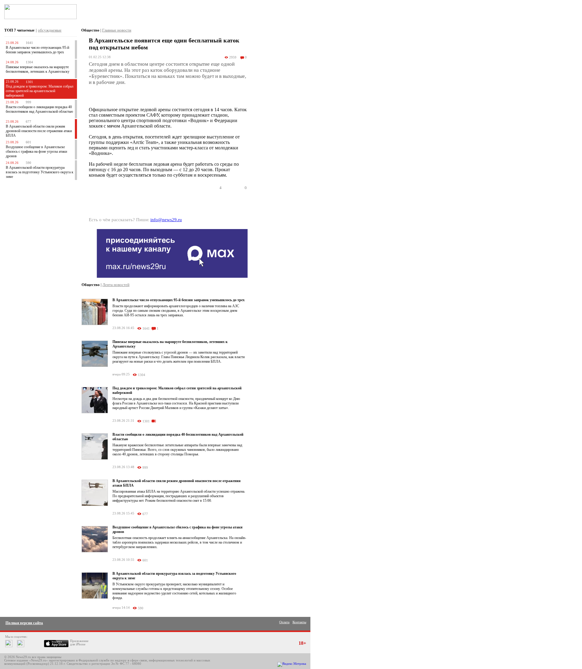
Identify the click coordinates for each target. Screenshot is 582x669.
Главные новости (116, 30)
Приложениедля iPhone (79, 642)
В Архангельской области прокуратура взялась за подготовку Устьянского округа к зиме (39, 172)
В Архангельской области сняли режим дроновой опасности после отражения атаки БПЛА (39, 131)
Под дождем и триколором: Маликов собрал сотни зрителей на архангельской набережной (39, 91)
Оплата (284, 622)
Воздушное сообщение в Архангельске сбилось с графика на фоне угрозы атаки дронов (36, 151)
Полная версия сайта (24, 623)
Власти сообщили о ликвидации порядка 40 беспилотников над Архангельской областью (39, 109)
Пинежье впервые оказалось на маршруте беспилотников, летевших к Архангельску (37, 69)
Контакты (299, 622)
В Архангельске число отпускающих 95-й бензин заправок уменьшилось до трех (37, 49)
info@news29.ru (166, 219)
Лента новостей (115, 284)
